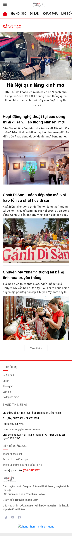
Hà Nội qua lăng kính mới (36, 85)
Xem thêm (36, 348)
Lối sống (7, 391)
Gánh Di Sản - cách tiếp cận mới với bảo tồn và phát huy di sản (34, 198)
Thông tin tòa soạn (13, 453)
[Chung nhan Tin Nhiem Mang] (36, 526)
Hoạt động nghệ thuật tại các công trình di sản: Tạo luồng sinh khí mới (34, 119)
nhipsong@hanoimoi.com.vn (25, 429)
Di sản (34, 13)
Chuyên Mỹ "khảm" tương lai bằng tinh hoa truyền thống (33, 275)
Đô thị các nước (11, 397)
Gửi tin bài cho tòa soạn (15, 459)
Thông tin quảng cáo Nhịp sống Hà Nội (22, 464)
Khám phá (50, 13)
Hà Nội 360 (18, 13)
